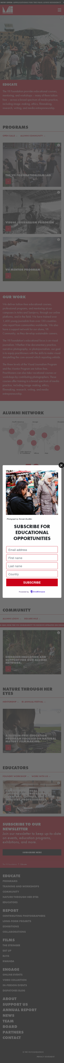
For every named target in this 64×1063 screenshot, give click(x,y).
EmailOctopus (39, 592)
